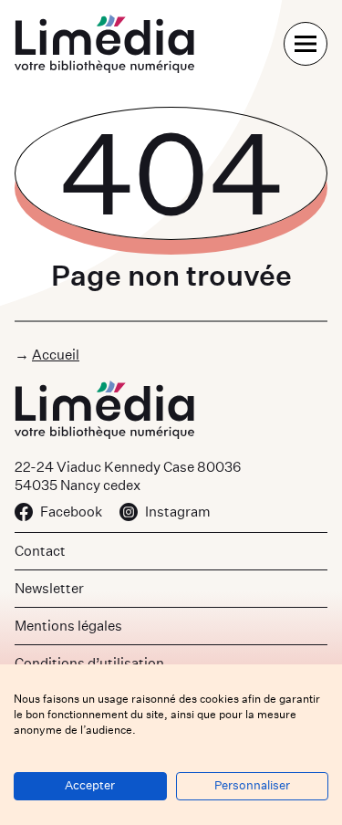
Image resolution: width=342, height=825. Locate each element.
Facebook (71, 511)
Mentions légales (68, 625)
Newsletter (49, 588)
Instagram (178, 511)
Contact (40, 550)
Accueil (55, 354)
